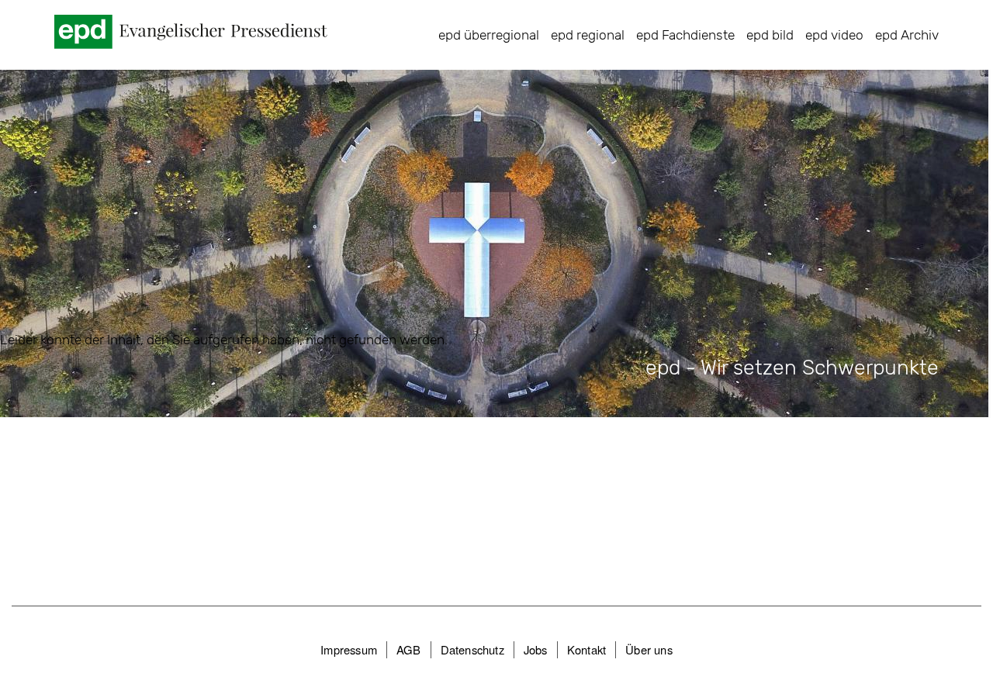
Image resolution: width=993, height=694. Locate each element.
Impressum (348, 649)
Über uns (649, 649)
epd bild (770, 35)
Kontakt (586, 649)
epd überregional (488, 35)
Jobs (536, 649)
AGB (408, 649)
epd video (834, 35)
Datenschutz (472, 649)
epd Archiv (907, 35)
